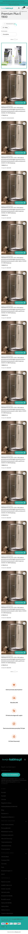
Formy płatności (6, 828)
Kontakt (3, 792)
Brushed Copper (6, 870)
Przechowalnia (5, 849)
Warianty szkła (5, 892)
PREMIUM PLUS (10, 24)
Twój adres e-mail (5, 770)
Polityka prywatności (7, 835)
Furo (2, 867)
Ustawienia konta (6, 845)
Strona (12, 39)
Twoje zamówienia (6, 842)
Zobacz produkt (19, 102)
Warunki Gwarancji (6, 838)
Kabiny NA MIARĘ (6, 903)
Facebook (4, 813)
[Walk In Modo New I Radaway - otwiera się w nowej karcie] (14, 55)
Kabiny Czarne (5, 910)
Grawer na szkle (5, 889)
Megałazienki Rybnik (7, 817)
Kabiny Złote (4, 906)
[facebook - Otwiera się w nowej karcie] (25, 760)
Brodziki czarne (5, 899)
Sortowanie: (4, 31)
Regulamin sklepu (6, 803)
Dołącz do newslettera (10, 775)
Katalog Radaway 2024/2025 (9, 806)
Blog (2, 810)
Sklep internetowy (13, 932)
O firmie (3, 799)
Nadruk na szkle (5, 881)
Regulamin (19, 778)
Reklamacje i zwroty (7, 831)
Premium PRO (5, 860)
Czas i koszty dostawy (7, 824)
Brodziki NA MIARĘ (6, 896)
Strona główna (4, 11)
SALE (3, 874)
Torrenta (3, 863)
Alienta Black (5, 856)
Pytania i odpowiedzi (7, 913)
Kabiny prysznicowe (13, 11)
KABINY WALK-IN (6, 885)
